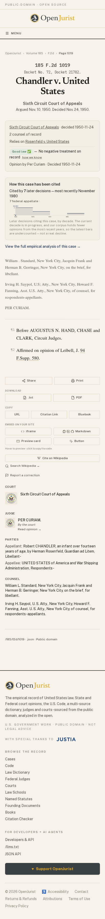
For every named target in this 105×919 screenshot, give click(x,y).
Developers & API (19, 840)
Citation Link (49, 414)
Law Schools (15, 792)
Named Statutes (18, 799)
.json (30, 639)
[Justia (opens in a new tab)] (66, 739)
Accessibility (55, 892)
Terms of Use (79, 899)
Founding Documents (22, 806)
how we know (32, 157)
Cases (10, 759)
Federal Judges (17, 779)
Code (9, 766)
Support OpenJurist (52, 869)
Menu (16, 33)
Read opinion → (29, 529)
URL (17, 414)
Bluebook (84, 414)
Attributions (52, 899)
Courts (10, 786)
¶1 (13, 330)
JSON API (13, 854)
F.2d (51, 53)
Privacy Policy (16, 906)
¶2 (13, 350)
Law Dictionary (17, 772)
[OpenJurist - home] (52, 18)
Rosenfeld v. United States (47, 141)
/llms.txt (12, 847)
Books (10, 812)
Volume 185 (34, 53)
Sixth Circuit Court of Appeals (52, 103)
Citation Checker (19, 819)
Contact (81, 892)
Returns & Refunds (21, 899)
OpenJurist (13, 53)
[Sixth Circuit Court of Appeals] (10, 523)
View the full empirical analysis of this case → (43, 246)
